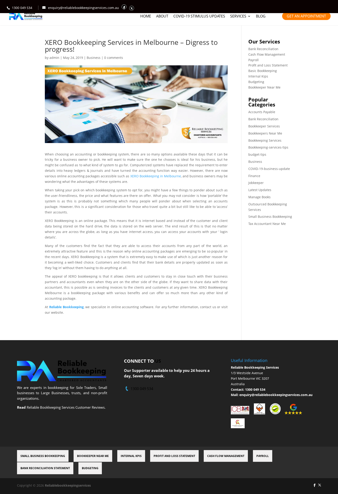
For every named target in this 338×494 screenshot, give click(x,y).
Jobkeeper (256, 183)
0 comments (113, 57)
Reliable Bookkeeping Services (255, 367)
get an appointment (306, 16)
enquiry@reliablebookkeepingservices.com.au (275, 395)
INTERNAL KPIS (131, 456)
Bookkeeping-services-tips (268, 147)
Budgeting (256, 82)
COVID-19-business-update (269, 169)
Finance (254, 176)
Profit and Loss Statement (268, 65)
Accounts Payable (261, 112)
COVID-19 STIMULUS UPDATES (199, 16)
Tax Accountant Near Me (267, 223)
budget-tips (257, 154)
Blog (261, 16)
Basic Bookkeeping (262, 71)
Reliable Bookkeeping (66, 307)
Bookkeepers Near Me (265, 133)
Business (93, 57)
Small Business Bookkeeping (270, 216)
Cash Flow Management (266, 54)
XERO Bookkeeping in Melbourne (155, 176)
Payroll (253, 60)
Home (145, 16)
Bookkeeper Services (264, 126)
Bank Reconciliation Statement (45, 468)
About (162, 16)
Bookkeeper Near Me (264, 87)
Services (238, 16)
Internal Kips (258, 76)
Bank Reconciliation (263, 49)
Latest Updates (259, 190)
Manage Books (259, 197)
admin (54, 57)
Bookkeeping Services (264, 140)
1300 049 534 (22, 8)
